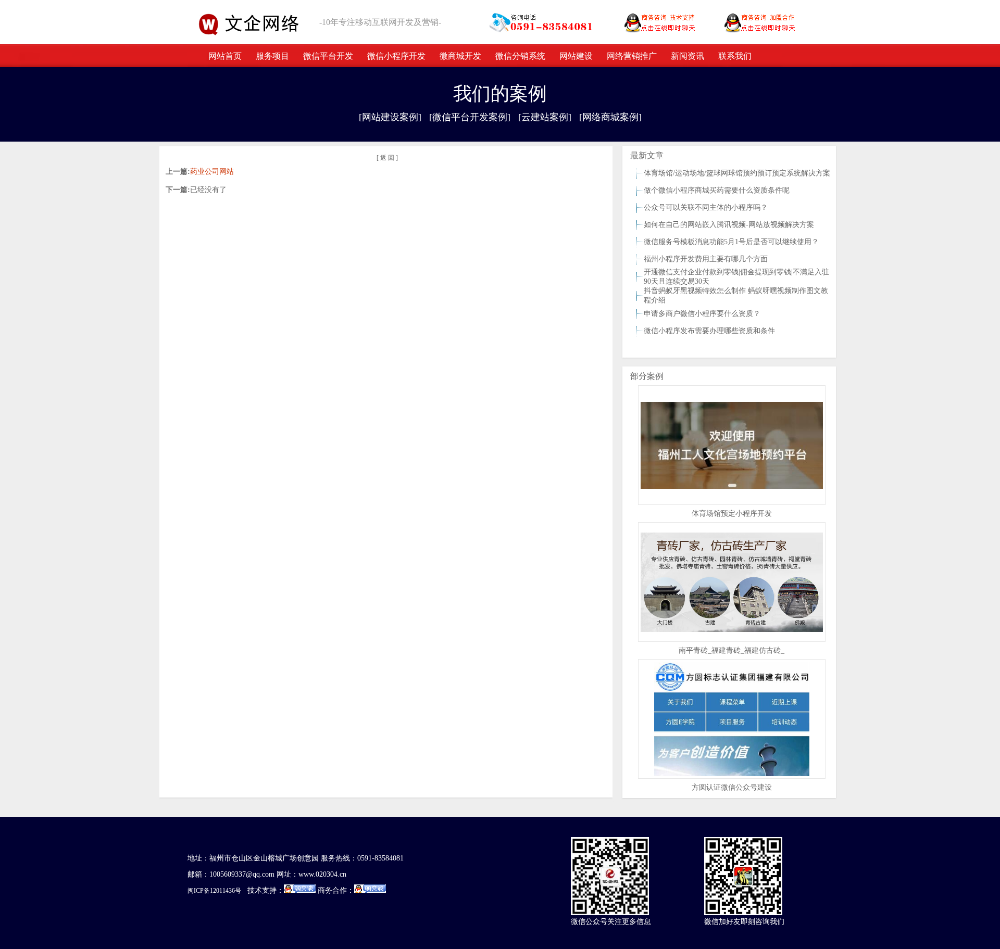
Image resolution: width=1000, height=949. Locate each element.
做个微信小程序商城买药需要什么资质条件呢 (717, 190)
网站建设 (576, 56)
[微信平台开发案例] (469, 117)
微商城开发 (460, 56)
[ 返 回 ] (387, 157)
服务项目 (272, 56)
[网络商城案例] (610, 117)
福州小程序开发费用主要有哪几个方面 (706, 259)
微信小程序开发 (396, 56)
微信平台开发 (328, 56)
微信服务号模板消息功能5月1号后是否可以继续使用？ (731, 242)
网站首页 (225, 56)
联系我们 (735, 56)
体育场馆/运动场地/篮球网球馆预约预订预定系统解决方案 (737, 173)
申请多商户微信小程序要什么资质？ (702, 314)
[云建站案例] (544, 117)
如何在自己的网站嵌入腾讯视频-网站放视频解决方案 (729, 225)
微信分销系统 (520, 56)
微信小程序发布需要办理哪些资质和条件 (709, 331)
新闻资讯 (687, 56)
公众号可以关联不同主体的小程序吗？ (706, 207)
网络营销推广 (632, 56)
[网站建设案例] (390, 117)
